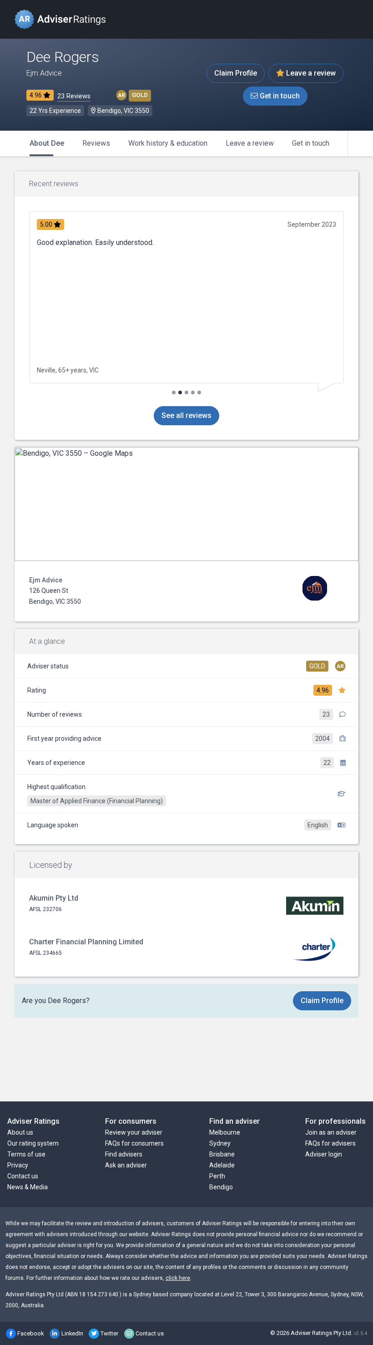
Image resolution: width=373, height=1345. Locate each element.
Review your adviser (133, 1132)
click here (178, 1278)
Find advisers (123, 1154)
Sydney (220, 1143)
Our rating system (33, 1143)
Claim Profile (235, 73)
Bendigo (221, 1187)
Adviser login (323, 1154)
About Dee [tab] (47, 143)
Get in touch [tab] (310, 143)
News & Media (27, 1187)
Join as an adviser (331, 1132)
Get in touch (279, 96)
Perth (217, 1176)
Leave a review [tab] (250, 143)
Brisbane (222, 1154)
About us (20, 1132)
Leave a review (310, 73)
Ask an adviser (126, 1165)
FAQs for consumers (134, 1143)
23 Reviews (74, 96)
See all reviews (186, 415)
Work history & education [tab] (167, 143)
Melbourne (224, 1132)
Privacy (17, 1165)
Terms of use (26, 1154)
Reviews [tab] (96, 143)
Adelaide (222, 1165)
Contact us (22, 1176)
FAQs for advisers (330, 1143)
